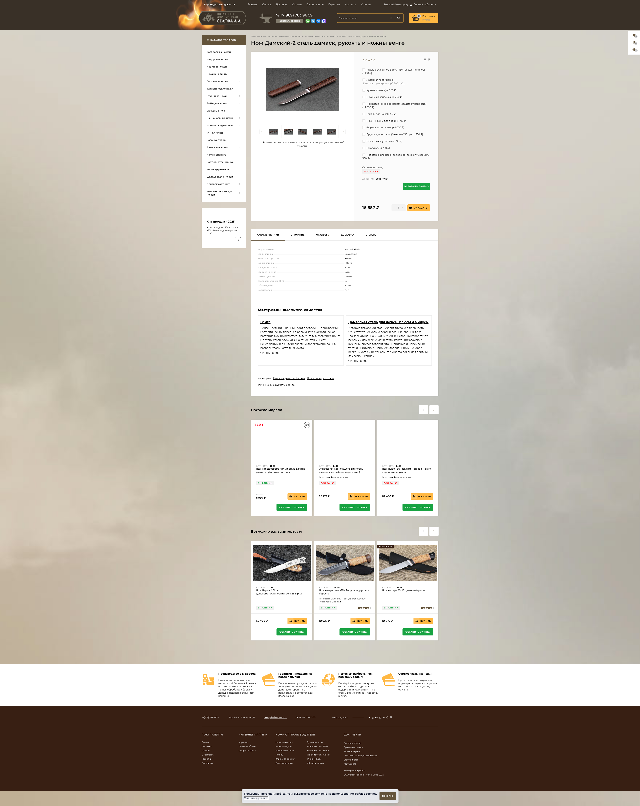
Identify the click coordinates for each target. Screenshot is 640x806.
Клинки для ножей (285, 759)
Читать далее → (270, 352)
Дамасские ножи (284, 763)
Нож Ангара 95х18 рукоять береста (403, 590)
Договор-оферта (352, 743)
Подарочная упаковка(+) (384, 141)
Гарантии (334, 4)
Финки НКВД (314, 759)
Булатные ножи (315, 742)
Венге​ (265, 322)
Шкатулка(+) (378, 148)
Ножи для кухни (284, 746)
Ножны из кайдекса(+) (384, 97)
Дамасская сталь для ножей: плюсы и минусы (388, 322)
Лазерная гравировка (380, 79)
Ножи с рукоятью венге (280, 384)
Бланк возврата (352, 751)
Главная (253, 4)
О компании (314, 4)
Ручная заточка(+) (381, 90)
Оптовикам (207, 763)
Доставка (281, 4)
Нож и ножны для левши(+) (386, 120)
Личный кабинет (247, 746)
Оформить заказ (247, 750)
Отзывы (297, 4)
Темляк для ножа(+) (381, 114)
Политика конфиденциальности (361, 755)
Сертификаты (351, 759)
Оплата (266, 4)
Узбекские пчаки (315, 763)
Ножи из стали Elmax (318, 750)
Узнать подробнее (256, 798)
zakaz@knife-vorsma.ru (275, 717)
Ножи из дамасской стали (312, 36)
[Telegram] (313, 21)
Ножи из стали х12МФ (318, 754)
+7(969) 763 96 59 (296, 15)
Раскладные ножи (285, 750)
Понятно (387, 796)
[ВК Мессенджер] (318, 21)
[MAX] (324, 21)
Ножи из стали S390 (317, 746)
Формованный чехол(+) (385, 127)
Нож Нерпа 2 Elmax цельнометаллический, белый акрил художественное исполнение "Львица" (280, 593)
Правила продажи (353, 747)
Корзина (243, 742)
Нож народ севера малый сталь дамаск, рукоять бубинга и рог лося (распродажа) (280, 472)
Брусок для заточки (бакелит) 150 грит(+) (394, 134)
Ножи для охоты (284, 742)
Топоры (279, 754)
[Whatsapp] (308, 21)
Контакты (350, 4)
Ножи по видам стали (283, 36)
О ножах (366, 4)
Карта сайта (350, 764)
